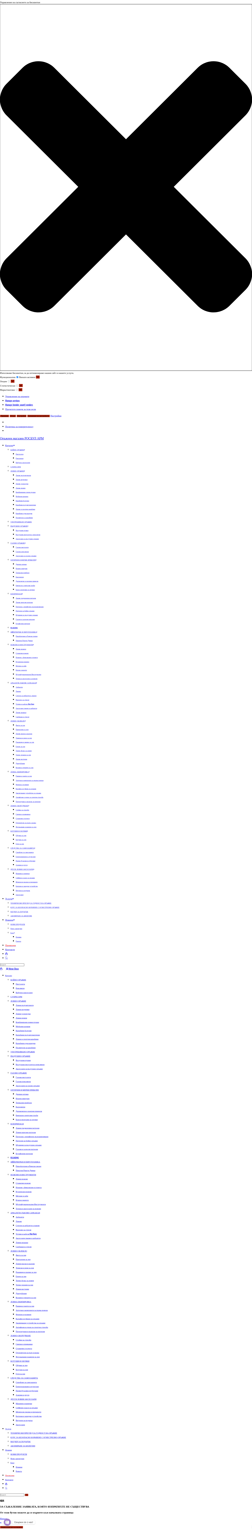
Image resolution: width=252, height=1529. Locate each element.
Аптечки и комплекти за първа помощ (32, 1310)
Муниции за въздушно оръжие (29, 1144)
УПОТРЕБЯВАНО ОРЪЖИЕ (22, 1051)
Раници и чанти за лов (25, 1305)
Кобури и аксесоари (24, 992)
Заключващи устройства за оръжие (30, 1322)
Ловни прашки (22, 1242)
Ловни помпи (21, 1017)
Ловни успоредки (23, 1013)
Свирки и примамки (24, 1343)
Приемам (4, 416)
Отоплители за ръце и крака (27, 1352)
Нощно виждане (23, 1098)
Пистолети (20, 983)
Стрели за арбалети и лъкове (28, 1225)
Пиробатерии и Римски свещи (28, 1166)
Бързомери (20, 1106)
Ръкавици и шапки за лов (26, 1272)
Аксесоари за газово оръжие (28, 1085)
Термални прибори (24, 1102)
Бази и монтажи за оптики (27, 1119)
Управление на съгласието (11, 1527)
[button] (126, 187)
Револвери (20, 988)
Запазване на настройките (38, 416)
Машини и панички (24, 1403)
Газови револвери (23, 1081)
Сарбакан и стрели (24, 1246)
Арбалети (20, 1216)
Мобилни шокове (23, 1026)
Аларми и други (22, 1394)
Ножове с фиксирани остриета (29, 1187)
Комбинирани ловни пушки (27, 1022)
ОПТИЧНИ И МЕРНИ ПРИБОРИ (24, 1089)
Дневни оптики (22, 1094)
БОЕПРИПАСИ (17, 1123)
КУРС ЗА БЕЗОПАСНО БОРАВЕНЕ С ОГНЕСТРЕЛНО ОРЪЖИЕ (38, 1437)
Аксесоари (20, 1424)
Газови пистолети (23, 1077)
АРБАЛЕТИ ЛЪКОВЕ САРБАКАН (25, 1212)
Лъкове (19, 1221)
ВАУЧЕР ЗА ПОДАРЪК (20, 1441)
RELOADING (14, 1157)
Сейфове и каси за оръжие (27, 1407)
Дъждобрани (21, 1293)
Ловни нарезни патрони (26, 1132)
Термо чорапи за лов (24, 1284)
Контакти (9, 1479)
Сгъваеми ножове (23, 1182)
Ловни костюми (22, 1288)
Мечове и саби (22, 1195)
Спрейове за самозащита (26, 1382)
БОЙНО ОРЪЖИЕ (18, 979)
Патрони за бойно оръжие (27, 1140)
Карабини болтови (24, 1030)
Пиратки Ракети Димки (25, 1170)
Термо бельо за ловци (25, 1280)
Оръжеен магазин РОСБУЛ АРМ (22, 438)
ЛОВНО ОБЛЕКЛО (18, 1250)
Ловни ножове (22, 1178)
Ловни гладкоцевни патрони (27, 1127)
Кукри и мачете (22, 1199)
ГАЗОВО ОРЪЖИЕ (18, 1072)
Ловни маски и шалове (25, 1263)
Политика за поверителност (19, 426)
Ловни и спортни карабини (27, 1038)
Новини (8, 1449)
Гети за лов (20, 1373)
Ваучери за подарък (24, 1420)
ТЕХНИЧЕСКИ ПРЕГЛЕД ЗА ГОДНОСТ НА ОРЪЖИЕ (33, 1432)
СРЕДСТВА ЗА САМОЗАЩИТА (24, 1377)
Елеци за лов (21, 1276)
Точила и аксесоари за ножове (28, 1208)
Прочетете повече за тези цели (20, 409)
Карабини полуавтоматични (28, 1034)
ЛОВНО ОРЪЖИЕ (18, 1000)
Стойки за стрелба (23, 1339)
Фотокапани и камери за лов (28, 1356)
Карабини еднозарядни (25, 1043)
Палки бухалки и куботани (27, 1390)
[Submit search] (26, 1495)
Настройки (21, 416)
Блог (12, 1462)
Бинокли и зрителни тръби (27, 1115)
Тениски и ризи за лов (25, 1267)
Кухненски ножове (24, 1191)
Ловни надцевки (22, 1009)
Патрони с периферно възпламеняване (32, 1136)
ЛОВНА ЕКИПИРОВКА (20, 1301)
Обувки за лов (21, 1365)
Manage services (12, 400)
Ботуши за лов (22, 1369)
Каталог (8, 975)
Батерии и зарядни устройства (29, 1416)
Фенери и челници (23, 1314)
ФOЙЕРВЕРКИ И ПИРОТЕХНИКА (25, 1161)
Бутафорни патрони (24, 1153)
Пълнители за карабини (26, 1047)
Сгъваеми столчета (24, 1348)
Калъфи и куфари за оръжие (27, 1318)
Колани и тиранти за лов (26, 1297)
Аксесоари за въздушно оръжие (29, 1068)
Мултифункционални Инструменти (31, 1204)
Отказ (12, 416)
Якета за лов (21, 1255)
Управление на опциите (17, 396)
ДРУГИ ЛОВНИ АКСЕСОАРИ (23, 1399)
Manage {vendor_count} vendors (19, 404)
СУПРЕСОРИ (16, 996)
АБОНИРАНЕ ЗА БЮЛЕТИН (22, 1445)
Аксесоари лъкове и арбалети (28, 1238)
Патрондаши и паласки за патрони (30, 1331)
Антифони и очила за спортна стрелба (32, 1327)
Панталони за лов (23, 1259)
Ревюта (19, 1471)
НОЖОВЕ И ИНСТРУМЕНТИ (23, 1174)
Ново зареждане (17, 1458)
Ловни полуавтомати (25, 1005)
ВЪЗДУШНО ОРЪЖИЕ (20, 1055)
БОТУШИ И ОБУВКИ (19, 1360)
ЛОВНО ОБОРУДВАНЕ (20, 1335)
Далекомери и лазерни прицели (29, 1111)
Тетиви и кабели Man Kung (26, 1233)
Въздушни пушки (23, 1060)
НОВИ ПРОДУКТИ (18, 1454)
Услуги (8, 1428)
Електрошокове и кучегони (27, 1386)
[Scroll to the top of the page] (0, 1522)
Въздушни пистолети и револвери (30, 1064)
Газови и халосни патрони (27, 1149)
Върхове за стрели (23, 1229)
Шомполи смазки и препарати (28, 1411)
